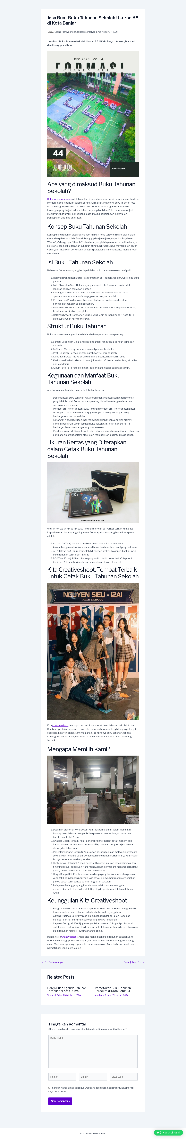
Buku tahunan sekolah (59, 199)
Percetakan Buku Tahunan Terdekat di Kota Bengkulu (113, 989)
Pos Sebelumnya (52, 962)
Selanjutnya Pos (134, 962)
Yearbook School (55, 995)
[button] (168, 1133)
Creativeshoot (60, 725)
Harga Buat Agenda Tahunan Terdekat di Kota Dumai (66, 989)
